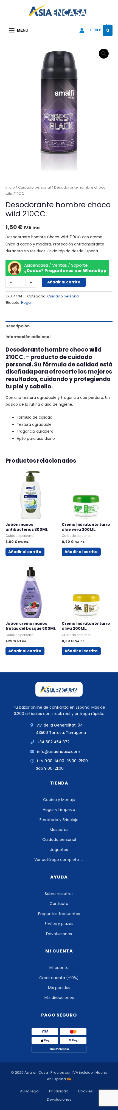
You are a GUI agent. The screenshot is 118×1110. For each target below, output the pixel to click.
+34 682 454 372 (53, 742)
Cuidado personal (34, 187)
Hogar (26, 302)
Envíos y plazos (59, 923)
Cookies (85, 1091)
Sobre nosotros (59, 893)
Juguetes (59, 849)
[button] (104, 54)
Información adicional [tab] (27, 336)
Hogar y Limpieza (59, 809)
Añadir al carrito (63, 282)
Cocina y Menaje (59, 799)
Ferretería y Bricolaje (59, 819)
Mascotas (59, 829)
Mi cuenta (59, 967)
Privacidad (58, 1091)
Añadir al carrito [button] (24, 551)
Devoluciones (59, 934)
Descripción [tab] (17, 326)
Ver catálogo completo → (59, 859)
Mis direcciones (59, 997)
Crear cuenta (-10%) (59, 978)
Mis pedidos (59, 987)
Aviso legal (30, 1091)
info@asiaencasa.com (58, 751)
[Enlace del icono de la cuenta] (81, 30)
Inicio (10, 187)
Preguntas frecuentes (59, 913)
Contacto (59, 903)
